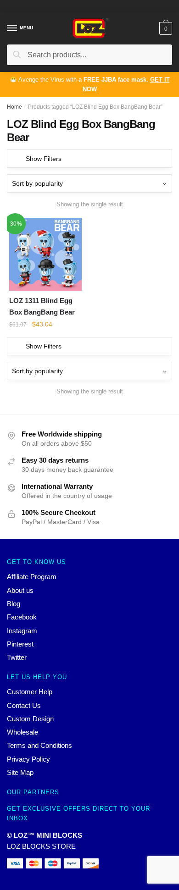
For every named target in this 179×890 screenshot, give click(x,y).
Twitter (17, 657)
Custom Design (30, 719)
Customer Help (29, 692)
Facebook (22, 617)
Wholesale (22, 732)
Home (14, 107)
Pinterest (20, 644)
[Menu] (12, 28)
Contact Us (24, 705)
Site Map (20, 772)
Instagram (22, 631)
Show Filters (44, 158)
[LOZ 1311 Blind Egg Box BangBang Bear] (45, 254)
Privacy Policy (28, 759)
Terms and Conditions (39, 745)
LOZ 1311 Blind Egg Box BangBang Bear (42, 306)
